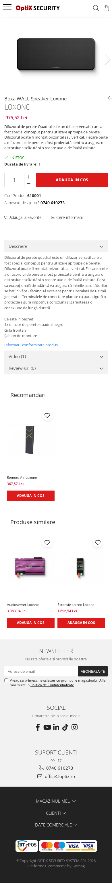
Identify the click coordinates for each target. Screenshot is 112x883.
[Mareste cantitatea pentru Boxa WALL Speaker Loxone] (28, 176)
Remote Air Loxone (22, 477)
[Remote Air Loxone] (31, 440)
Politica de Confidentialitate (52, 684)
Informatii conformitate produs (31, 344)
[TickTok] (65, 727)
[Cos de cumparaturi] (106, 8)
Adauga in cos (72, 179)
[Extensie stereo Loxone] (81, 567)
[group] (56, 54)
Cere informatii (69, 217)
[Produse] (8, 8)
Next (107, 60)
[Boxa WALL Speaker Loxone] (56, 54)
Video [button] (17, 356)
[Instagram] (74, 727)
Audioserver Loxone (23, 604)
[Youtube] (46, 727)
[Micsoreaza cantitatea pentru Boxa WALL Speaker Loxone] (28, 183)
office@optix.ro (59, 776)
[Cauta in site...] (96, 8)
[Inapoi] (107, 98)
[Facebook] (37, 727)
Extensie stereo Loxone (75, 604)
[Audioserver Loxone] (31, 567)
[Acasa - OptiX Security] (37, 8)
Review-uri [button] (22, 368)
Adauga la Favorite (25, 217)
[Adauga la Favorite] (47, 415)
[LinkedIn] (56, 727)
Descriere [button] (18, 246)
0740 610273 (59, 768)
